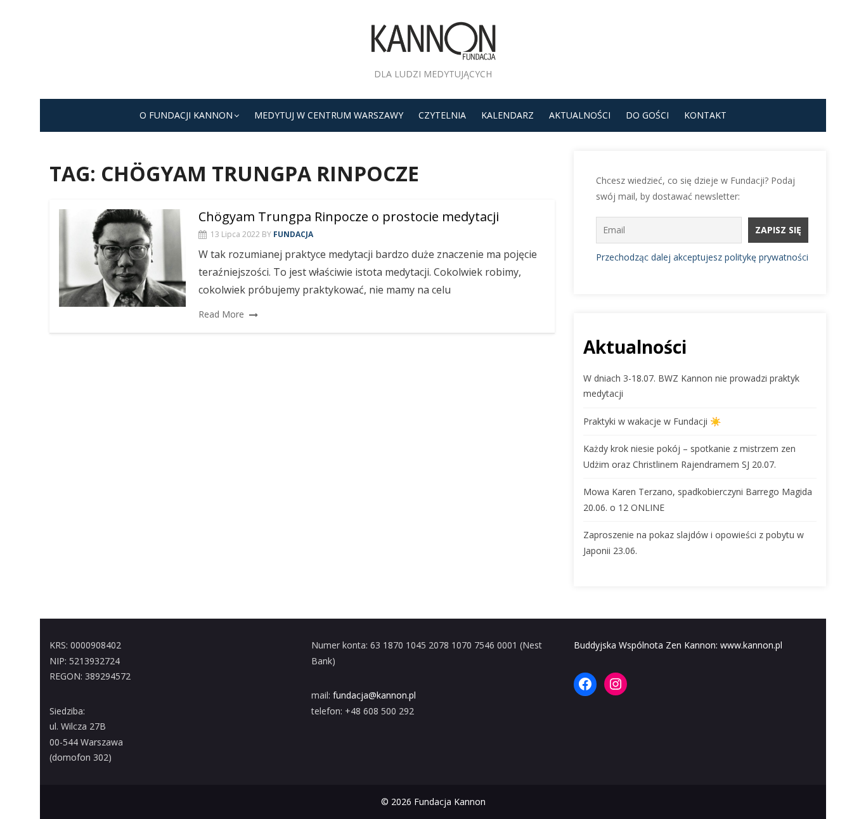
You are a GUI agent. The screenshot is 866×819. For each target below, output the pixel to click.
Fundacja (293, 234)
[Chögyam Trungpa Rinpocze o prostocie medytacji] (122, 258)
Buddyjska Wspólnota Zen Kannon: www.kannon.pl (678, 645)
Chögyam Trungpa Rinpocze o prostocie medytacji (348, 216)
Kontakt (705, 115)
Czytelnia (442, 115)
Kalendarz (507, 115)
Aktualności (580, 115)
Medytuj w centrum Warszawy (328, 115)
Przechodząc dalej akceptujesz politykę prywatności (702, 257)
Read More (221, 314)
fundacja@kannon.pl (374, 695)
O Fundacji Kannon (186, 115)
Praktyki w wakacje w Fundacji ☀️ (652, 421)
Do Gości (647, 115)
